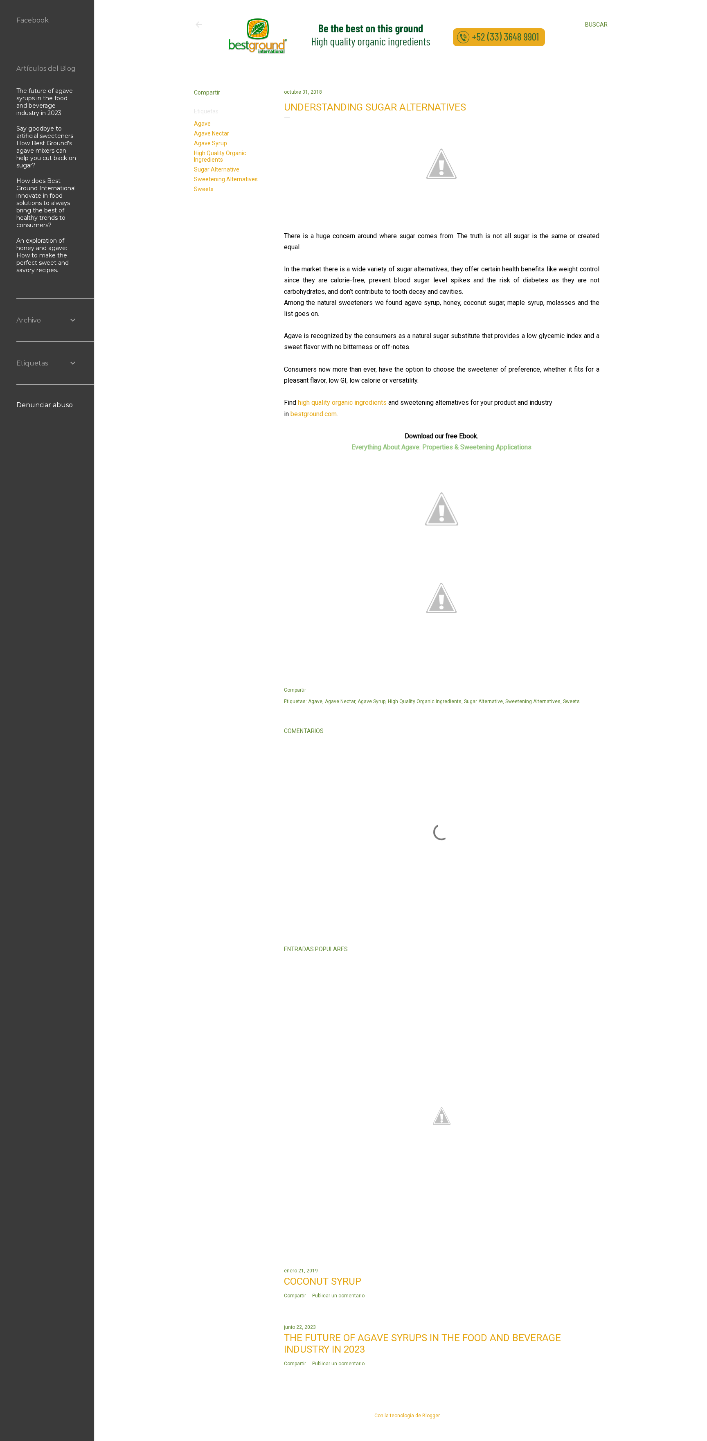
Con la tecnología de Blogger (407, 1415)
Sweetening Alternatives (226, 179)
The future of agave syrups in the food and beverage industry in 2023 (44, 102)
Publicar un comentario (338, 1296)
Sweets (204, 189)
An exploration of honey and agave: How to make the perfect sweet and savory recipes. (42, 255)
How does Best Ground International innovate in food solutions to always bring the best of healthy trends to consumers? (46, 203)
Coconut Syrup (322, 1281)
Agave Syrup (210, 143)
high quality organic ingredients (342, 402)
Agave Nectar (211, 133)
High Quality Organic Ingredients (220, 156)
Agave (202, 123)
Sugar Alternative (216, 169)
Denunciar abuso (44, 405)
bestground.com (313, 414)
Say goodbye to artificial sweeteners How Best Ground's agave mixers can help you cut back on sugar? (46, 147)
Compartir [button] (207, 92)
